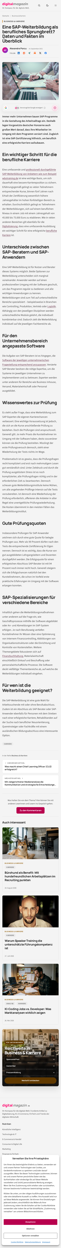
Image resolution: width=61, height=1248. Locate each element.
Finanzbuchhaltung (12, 656)
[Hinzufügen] (6, 107)
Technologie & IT (9, 1134)
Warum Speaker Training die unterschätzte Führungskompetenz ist (29, 944)
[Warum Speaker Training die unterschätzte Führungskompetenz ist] (30, 911)
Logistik (51, 306)
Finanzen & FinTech (10, 1154)
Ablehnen (30, 1228)
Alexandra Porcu (18, 48)
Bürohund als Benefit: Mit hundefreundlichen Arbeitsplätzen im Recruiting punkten (30, 876)
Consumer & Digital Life (12, 1144)
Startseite (5, 16)
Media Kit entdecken (30, 1080)
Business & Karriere (19, 16)
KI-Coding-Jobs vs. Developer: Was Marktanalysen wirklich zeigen (28, 1011)
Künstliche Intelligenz (11, 1129)
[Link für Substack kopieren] (35, 53)
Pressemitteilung (13, 1072)
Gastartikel (10, 1066)
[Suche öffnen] (39, 5)
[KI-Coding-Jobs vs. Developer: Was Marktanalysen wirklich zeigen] (30, 980)
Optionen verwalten (30, 1235)
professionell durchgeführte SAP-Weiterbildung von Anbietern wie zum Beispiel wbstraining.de (29, 174)
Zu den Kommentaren (30, 810)
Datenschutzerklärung (33, 1242)
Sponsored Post (12, 1059)
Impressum (46, 1242)
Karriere (8, 744)
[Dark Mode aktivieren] (47, 5)
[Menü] (55, 5)
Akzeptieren (30, 1222)
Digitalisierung (10, 226)
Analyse (10, 1003)
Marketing (6, 1149)
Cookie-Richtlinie (17, 1242)
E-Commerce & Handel (11, 1139)
